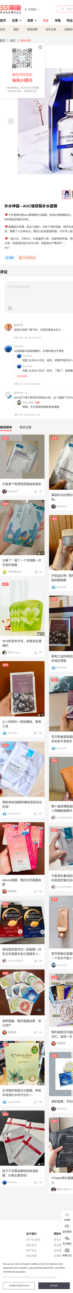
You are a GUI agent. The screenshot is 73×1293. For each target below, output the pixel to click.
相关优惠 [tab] (25, 427)
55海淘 (10, 9)
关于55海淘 (33, 1239)
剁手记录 (51, 29)
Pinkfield (18, 346)
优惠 (15, 20)
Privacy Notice (49, 1277)
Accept (54, 1285)
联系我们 (59, 1245)
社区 (2, 29)
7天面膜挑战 (29, 257)
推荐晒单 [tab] (6, 427)
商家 (30, 20)
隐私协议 (31, 1245)
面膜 (11, 257)
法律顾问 (59, 1255)
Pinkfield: (27, 355)
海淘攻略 (32, 29)
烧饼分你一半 (20, 393)
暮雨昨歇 (18, 325)
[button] (32, 9)
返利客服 (59, 1250)
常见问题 (59, 1239)
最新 (16, 29)
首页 (2, 40)
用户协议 (31, 1250)
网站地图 (31, 1255)
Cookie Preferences (19, 1285)
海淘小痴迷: (28, 402)
